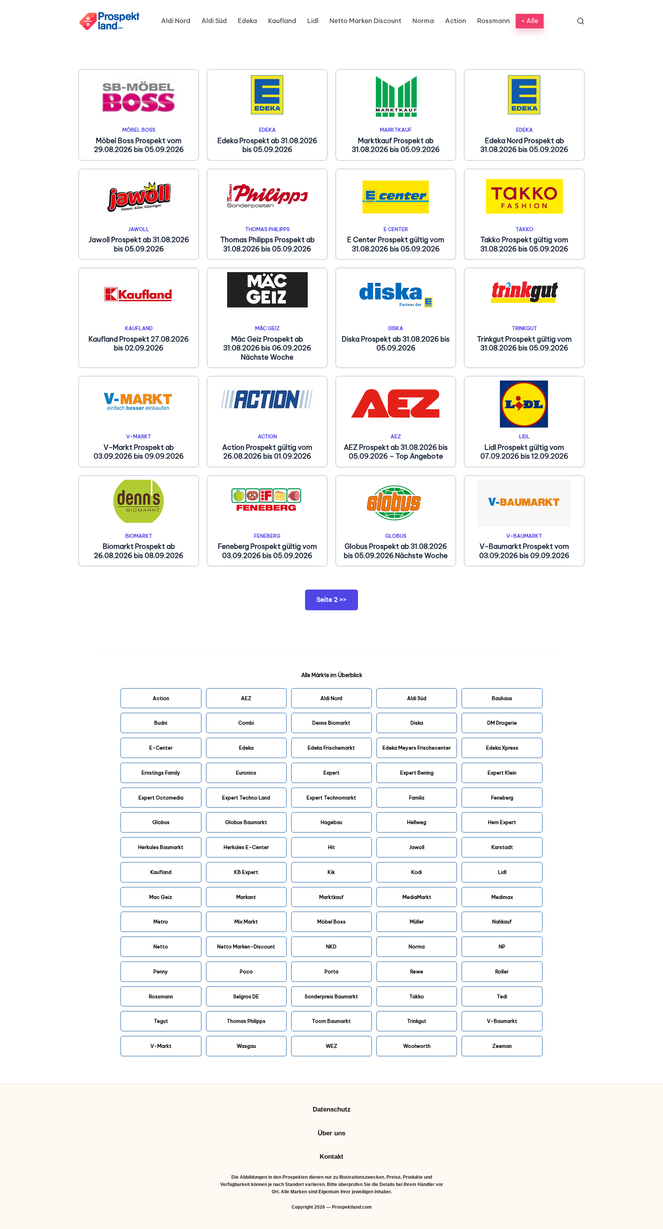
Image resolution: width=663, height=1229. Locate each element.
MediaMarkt (416, 897)
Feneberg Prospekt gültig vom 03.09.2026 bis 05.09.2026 (267, 551)
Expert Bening (417, 773)
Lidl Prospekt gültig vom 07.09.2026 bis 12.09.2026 (524, 452)
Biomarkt (138, 536)
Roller (502, 971)
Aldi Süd (416, 698)
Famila (416, 798)
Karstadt (502, 847)
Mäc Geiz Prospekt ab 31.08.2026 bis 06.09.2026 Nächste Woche (267, 348)
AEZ (396, 436)
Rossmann (161, 996)
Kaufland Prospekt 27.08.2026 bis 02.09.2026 (139, 343)
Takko (524, 229)
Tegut (161, 1021)
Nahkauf (502, 921)
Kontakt (331, 1156)
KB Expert (246, 872)
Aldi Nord (331, 698)
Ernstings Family (161, 773)
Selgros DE (246, 996)
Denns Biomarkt (331, 723)
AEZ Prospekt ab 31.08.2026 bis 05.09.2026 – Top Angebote (396, 452)
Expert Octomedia (161, 798)
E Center (396, 229)
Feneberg (267, 536)
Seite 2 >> (331, 599)
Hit (331, 847)
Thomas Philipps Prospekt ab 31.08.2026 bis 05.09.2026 (267, 244)
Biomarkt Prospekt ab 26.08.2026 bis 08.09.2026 (138, 551)
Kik (331, 872)
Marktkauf (396, 130)
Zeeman (502, 1046)
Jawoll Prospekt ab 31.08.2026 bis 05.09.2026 (139, 244)
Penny (160, 971)
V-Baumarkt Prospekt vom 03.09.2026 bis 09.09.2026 (524, 551)
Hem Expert (502, 822)
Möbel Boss (138, 130)
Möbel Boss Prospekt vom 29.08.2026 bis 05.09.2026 (139, 145)
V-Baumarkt (524, 536)
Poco (246, 971)
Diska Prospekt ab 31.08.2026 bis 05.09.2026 (396, 343)
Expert (331, 773)
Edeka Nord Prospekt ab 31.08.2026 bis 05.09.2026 (524, 145)
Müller (417, 921)
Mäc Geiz (267, 328)
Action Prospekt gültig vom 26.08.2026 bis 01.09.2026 (267, 452)
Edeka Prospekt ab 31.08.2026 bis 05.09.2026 (267, 145)
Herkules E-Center (246, 847)
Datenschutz (332, 1109)
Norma (417, 946)
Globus (395, 536)
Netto (160, 946)
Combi (246, 723)
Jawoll (138, 229)
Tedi (502, 996)
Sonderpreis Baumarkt (331, 996)
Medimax (502, 897)
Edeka (267, 130)
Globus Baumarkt (246, 822)
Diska (395, 328)
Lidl (524, 436)
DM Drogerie (502, 723)
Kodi (416, 872)
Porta (331, 971)
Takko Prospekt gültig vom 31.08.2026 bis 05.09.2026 (524, 244)
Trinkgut (524, 328)
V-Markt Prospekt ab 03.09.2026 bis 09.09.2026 (139, 452)
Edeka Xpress (502, 748)
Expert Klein (502, 773)
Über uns (331, 1133)
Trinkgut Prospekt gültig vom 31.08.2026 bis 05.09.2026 (524, 343)
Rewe (416, 971)
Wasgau (246, 1046)
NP (502, 946)
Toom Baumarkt (331, 1021)
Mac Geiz (160, 897)
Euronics (246, 773)
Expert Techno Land (246, 798)
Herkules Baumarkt (160, 847)
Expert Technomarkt (331, 798)
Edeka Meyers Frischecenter (417, 748)
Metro (160, 921)
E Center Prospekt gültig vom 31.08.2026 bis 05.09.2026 (395, 244)
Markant (246, 897)
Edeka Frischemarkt (331, 748)
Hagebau (331, 822)
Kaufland (139, 328)
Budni (160, 723)
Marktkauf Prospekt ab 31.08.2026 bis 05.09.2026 (396, 145)
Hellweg (416, 822)
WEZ (331, 1046)
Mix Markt (246, 921)
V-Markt (138, 436)
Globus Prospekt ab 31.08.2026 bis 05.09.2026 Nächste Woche (396, 551)
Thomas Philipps (267, 229)
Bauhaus (502, 698)
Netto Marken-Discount (246, 946)
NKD (331, 946)
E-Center (161, 748)
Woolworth (416, 1046)
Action (267, 436)
